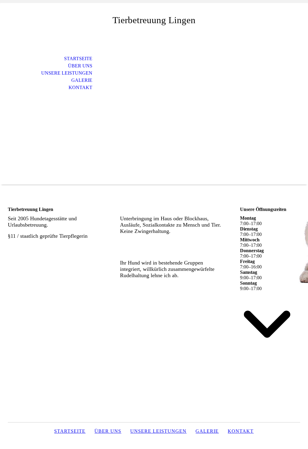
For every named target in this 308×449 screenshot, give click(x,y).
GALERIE (81, 80)
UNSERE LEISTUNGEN (66, 73)
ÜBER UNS (80, 65)
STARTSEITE (78, 58)
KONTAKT (80, 87)
